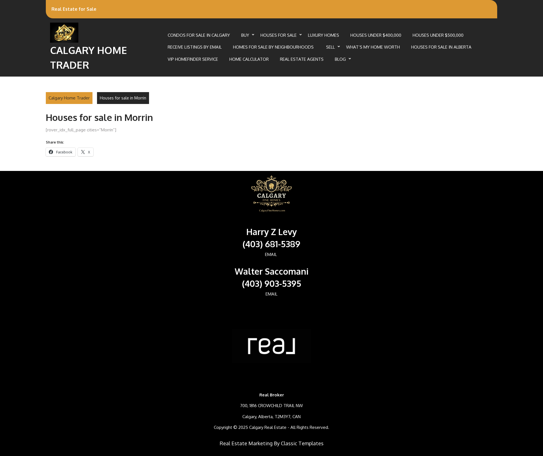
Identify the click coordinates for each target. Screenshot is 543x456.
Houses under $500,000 (438, 35)
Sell (330, 47)
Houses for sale (278, 35)
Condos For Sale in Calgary (199, 35)
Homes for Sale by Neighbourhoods (274, 47)
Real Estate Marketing (246, 443)
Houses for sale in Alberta (441, 47)
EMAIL (271, 254)
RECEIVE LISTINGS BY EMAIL (195, 47)
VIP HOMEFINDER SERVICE (193, 59)
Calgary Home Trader (69, 98)
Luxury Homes (323, 35)
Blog (340, 59)
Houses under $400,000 (375, 35)
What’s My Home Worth (373, 47)
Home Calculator (249, 59)
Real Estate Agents (302, 59)
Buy (245, 35)
